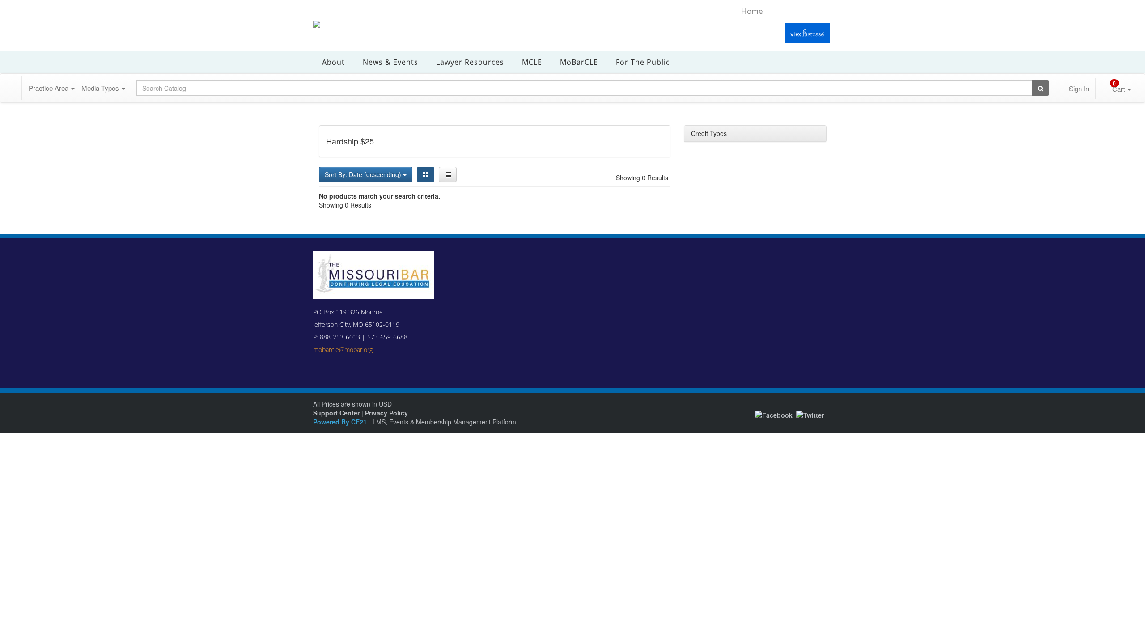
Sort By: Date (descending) (364, 174)
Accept (777, 629)
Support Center (336, 412)
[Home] (11, 88)
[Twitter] (810, 414)
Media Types (103, 88)
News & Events (390, 62)
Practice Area (51, 88)
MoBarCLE (579, 62)
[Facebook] (774, 414)
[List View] (448, 174)
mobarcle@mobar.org (343, 349)
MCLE (532, 62)
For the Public (643, 62)
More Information (533, 635)
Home (752, 11)
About (333, 62)
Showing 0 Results (642, 177)
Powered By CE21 (341, 421)
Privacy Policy (386, 412)
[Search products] (1036, 88)
